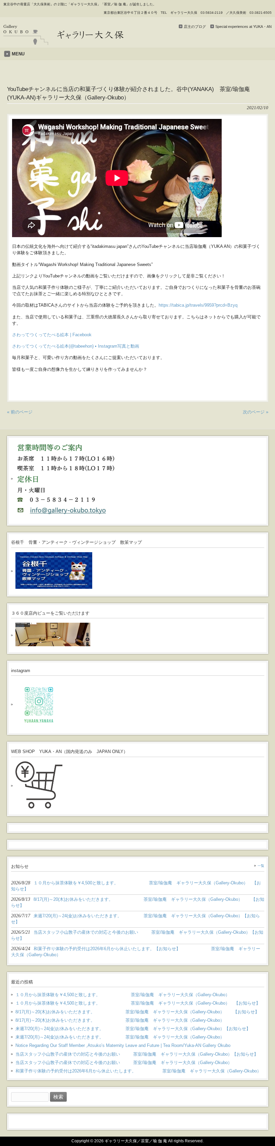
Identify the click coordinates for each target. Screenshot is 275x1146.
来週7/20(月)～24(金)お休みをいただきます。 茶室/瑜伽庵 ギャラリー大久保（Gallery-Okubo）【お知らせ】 (133, 1028)
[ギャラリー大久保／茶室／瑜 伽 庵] (63, 42)
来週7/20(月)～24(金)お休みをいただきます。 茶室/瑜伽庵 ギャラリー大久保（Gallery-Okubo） (119, 1037)
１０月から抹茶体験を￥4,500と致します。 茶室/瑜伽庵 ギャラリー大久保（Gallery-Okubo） (122, 994)
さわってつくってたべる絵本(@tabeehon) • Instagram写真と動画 (75, 346)
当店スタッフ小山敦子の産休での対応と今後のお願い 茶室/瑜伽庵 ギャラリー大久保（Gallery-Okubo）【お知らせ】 (136, 1054)
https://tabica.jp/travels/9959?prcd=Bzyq (198, 305)
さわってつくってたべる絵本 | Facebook (52, 334)
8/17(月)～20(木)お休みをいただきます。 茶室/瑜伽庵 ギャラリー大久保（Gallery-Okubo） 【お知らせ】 (137, 1011)
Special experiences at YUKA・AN (243, 27)
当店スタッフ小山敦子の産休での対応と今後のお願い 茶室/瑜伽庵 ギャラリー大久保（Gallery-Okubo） (123, 1062)
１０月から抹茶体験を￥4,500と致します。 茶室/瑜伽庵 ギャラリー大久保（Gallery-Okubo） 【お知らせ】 (137, 1003)
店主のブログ (195, 27)
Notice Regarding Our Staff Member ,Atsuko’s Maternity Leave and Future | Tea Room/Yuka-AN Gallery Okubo (122, 1045)
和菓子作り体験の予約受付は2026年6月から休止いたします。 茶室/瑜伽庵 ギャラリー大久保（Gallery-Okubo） (138, 1070)
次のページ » (255, 411)
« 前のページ (20, 411)
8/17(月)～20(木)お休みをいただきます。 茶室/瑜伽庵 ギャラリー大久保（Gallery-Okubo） (119, 1020)
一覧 (261, 866)
